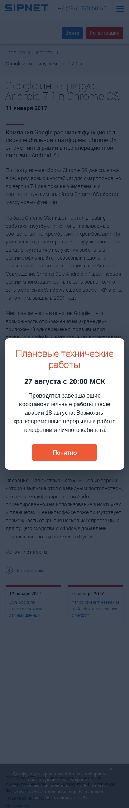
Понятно (65, 452)
